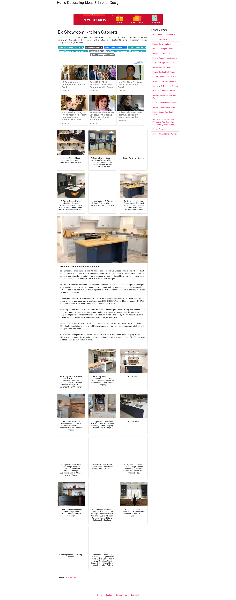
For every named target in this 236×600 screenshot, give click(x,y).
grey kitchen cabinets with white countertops (128, 51)
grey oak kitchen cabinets (99, 51)
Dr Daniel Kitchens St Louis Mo (164, 34)
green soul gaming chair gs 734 (71, 47)
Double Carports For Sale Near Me (164, 96)
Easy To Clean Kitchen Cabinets (164, 134)
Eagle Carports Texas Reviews (164, 76)
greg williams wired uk (94, 47)
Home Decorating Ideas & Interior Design (88, 2)
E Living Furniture (159, 129)
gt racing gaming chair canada (102, 54)
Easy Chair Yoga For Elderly (163, 62)
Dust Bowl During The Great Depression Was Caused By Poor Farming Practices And (163, 122)
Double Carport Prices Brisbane (164, 58)
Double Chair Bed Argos (161, 67)
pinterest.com (71, 577)
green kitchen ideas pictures (115, 47)
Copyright (135, 595)
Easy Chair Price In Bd (161, 39)
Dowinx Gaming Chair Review (164, 72)
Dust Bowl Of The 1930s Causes (165, 86)
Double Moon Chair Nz (161, 53)
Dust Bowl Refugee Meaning (163, 48)
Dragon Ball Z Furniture (161, 44)
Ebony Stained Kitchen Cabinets (164, 102)
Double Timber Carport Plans (163, 107)
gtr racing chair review (137, 47)
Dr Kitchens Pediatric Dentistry (164, 81)
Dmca (99, 595)
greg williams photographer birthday (73, 51)
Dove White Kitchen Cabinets (163, 90)
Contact (109, 595)
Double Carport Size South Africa (162, 113)
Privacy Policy (121, 595)
